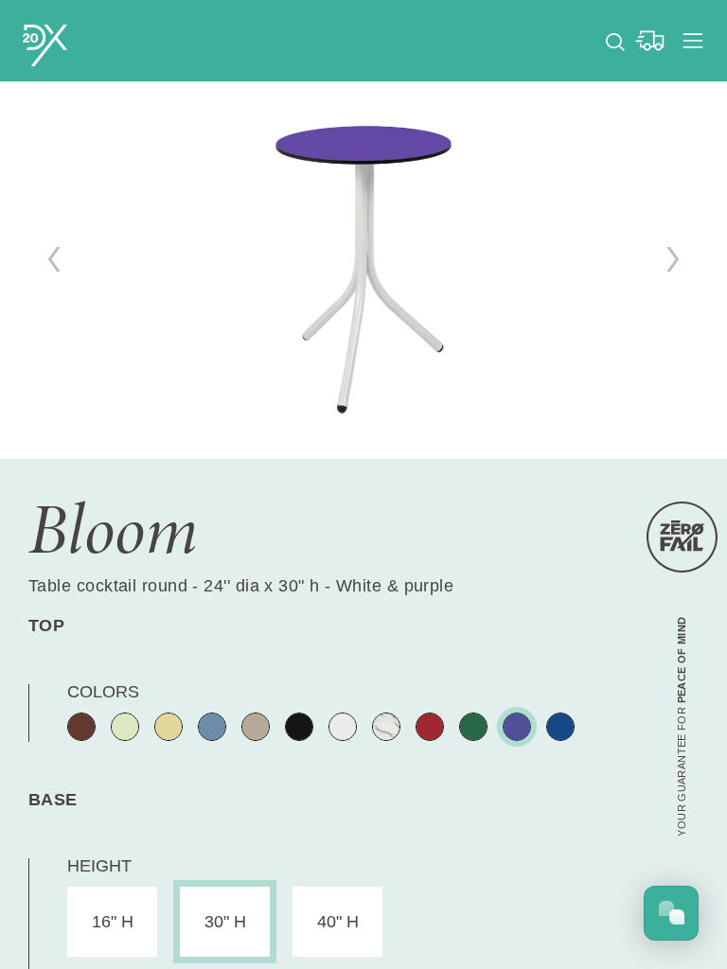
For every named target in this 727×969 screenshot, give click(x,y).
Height (99, 865)
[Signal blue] (560, 727)
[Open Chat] (671, 913)
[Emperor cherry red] (430, 727)
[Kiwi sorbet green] (125, 727)
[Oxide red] (81, 727)
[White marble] (386, 727)
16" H (112, 921)
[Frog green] (473, 727)
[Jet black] (299, 727)
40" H (338, 921)
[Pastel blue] (212, 727)
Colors (103, 691)
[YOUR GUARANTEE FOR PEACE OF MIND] (682, 537)
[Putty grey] (255, 727)
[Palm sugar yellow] (168, 727)
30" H (225, 921)
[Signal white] (342, 727)
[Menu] (693, 41)
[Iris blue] (517, 727)
